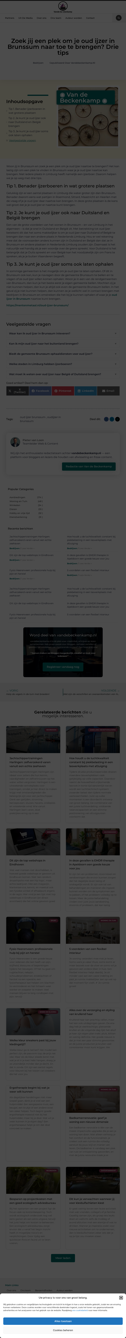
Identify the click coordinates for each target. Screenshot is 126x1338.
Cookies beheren (63, 1330)
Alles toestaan (63, 1321)
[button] (121, 1297)
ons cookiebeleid (80, 1310)
